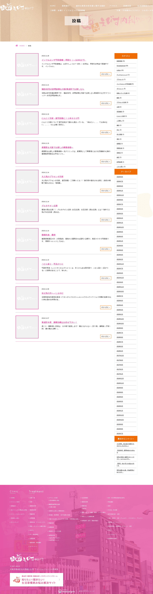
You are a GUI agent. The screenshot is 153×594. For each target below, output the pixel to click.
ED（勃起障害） (34, 534)
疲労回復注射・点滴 (113, 514)
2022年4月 (120, 273)
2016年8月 (120, 392)
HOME (53, 6)
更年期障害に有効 (54, 500)
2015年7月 (120, 433)
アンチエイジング (122, 75)
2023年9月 (120, 245)
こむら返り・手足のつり (52, 264)
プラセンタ (120, 79)
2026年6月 (120, 186)
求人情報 (119, 134)
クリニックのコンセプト (18, 514)
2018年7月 (120, 342)
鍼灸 (118, 98)
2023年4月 (120, 255)
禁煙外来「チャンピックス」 (38, 522)
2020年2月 (120, 314)
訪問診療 (119, 162)
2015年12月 (120, 415)
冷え (118, 130)
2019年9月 (120, 328)
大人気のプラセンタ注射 (52, 177)
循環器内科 (33, 506)
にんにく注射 (121, 116)
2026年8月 (120, 177)
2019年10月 (120, 323)
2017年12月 (120, 355)
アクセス (113, 6)
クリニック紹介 (15, 502)
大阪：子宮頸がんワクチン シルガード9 (135, 10)
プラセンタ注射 (121, 102)
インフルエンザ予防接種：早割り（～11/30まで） (64, 60)
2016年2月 (120, 406)
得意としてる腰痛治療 (88, 516)
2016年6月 (120, 397)
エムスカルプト (112, 534)
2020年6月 (120, 300)
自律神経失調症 (112, 538)
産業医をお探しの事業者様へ (57, 511)
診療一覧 (32, 498)
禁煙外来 (119, 148)
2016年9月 (120, 387)
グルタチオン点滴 (49, 206)
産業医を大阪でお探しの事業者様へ (57, 147)
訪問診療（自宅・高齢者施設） (90, 520)
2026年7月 (120, 181)
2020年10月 (120, 291)
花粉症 (119, 153)
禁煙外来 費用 (48, 235)
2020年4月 (120, 305)
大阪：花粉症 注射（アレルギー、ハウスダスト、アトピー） (125, 518)
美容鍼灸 (119, 111)
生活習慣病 (85, 498)
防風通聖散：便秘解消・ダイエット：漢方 (120, 526)
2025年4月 (120, 209)
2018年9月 (120, 337)
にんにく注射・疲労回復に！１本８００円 (60, 118)
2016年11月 (120, 383)
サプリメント (33, 546)
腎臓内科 (32, 514)
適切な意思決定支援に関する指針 (90, 6)
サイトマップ (14, 522)
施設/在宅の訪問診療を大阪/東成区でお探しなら (63, 89)
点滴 (118, 107)
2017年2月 (120, 369)
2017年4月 (120, 365)
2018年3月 (120, 346)
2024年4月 (120, 236)
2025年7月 (120, 204)
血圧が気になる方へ (55, 538)
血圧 (118, 157)
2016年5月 (120, 401)
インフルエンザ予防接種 (124, 84)
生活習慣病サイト (145, 6)
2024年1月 (120, 241)
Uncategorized (121, 65)
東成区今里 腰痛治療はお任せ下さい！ (59, 322)
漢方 (118, 139)
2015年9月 (120, 424)
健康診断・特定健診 (35, 542)
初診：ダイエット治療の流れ (38, 526)
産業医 (119, 143)
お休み (119, 70)
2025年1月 (120, 222)
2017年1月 (120, 374)
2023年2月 (120, 259)
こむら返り (120, 166)
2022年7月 (120, 268)
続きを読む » (105, 74)
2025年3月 (120, 213)
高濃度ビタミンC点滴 (55, 531)
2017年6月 (120, 360)
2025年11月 (120, 195)
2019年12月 (120, 319)
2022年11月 (120, 264)
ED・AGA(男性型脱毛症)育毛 (116, 498)
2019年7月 (120, 333)
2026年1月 (120, 190)
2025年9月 (120, 200)
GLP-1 (32, 530)
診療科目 (127, 6)
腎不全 (84, 508)
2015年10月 (120, 420)
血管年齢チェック (54, 540)
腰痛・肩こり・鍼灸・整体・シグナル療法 (93, 512)
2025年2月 (120, 218)
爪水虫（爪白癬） (113, 510)
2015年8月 (120, 429)
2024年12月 (120, 227)
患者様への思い (15, 518)
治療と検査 (53, 507)
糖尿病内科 (33, 510)
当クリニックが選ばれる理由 (19, 510)
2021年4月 (120, 282)
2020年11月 (120, 287)
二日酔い (119, 120)
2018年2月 (120, 351)
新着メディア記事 (122, 93)
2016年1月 (120, 410)
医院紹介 (66, 6)
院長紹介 (13, 506)
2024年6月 (120, 232)
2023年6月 (120, 250)
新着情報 (119, 61)
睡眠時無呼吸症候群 (54, 504)
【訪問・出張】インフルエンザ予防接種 (67, 10)
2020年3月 (120, 310)
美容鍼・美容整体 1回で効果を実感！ (60, 515)
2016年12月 (120, 378)
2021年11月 (120, 277)
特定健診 (110, 502)
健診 (118, 125)
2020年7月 (120, 296)
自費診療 (32, 538)
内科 (31, 502)
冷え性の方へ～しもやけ (52, 293)
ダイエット (120, 88)
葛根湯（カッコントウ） (115, 522)
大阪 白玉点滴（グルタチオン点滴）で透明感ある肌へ (64, 519)
